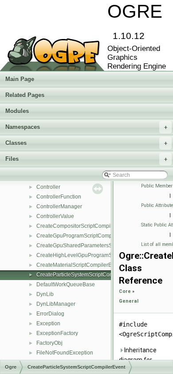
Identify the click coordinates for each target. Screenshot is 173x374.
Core (125, 291)
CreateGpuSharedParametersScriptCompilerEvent (97, 245)
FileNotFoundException (64, 353)
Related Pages (24, 95)
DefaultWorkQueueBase (65, 284)
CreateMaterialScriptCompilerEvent (79, 265)
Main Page (19, 79)
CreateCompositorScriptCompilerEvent (83, 226)
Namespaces (86, 127)
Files (86, 159)
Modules (17, 111)
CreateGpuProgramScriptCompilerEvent (85, 236)
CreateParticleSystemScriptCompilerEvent (87, 275)
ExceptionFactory (57, 333)
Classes (86, 143)
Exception (48, 323)
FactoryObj (49, 343)
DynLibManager (55, 304)
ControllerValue (55, 216)
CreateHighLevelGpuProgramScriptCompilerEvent (97, 255)
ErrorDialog (50, 314)
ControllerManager (59, 206)
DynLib (45, 294)
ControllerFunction (58, 197)
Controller (48, 187)
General (128, 301)
